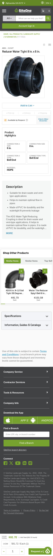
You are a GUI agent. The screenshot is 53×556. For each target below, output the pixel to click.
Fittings (21, 37)
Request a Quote (40, 551)
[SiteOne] (23, 12)
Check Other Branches (43, 120)
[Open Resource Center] (48, 551)
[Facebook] (6, 464)
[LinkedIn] (25, 464)
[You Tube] (18, 464)
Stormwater (10, 37)
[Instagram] (31, 464)
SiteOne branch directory (15, 450)
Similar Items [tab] (12, 261)
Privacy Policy (29, 510)
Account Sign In (26, 26)
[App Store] (14, 417)
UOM (5, 544)
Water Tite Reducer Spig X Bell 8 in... (38, 292)
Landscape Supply (32, 34)
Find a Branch (11, 428)
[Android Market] (39, 417)
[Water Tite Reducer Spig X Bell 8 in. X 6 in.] (38, 279)
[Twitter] (12, 464)
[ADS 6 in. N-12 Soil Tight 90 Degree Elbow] (14, 279)
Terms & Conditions (12, 510)
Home (6, 34)
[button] (14, 3)
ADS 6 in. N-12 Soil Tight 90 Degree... (15, 292)
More (9, 233)
